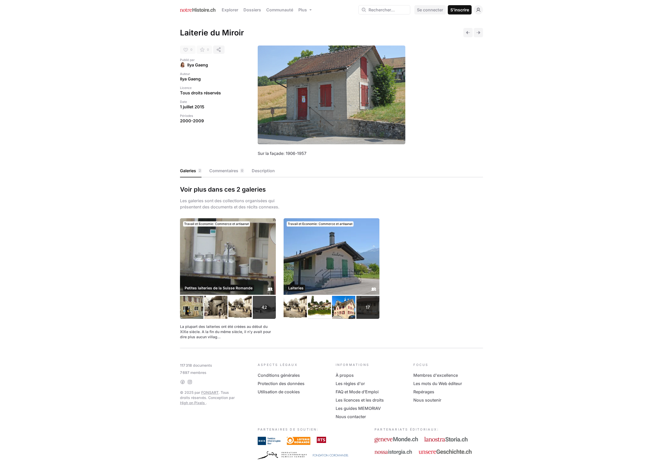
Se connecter (430, 9)
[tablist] (331, 170)
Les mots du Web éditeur (437, 383)
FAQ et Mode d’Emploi (357, 391)
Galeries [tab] (190, 170)
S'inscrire (459, 9)
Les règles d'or (350, 383)
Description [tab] (263, 170)
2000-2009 (192, 120)
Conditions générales (279, 375)
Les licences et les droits (360, 400)
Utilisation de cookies (279, 391)
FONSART (210, 392)
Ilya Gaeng (197, 64)
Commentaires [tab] (226, 170)
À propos (345, 375)
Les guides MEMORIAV (358, 408)
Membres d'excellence (435, 375)
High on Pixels (193, 403)
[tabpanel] (331, 262)
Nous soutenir (427, 400)
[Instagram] (189, 382)
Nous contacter (351, 416)
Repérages (423, 391)
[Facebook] (182, 382)
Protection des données (281, 383)
